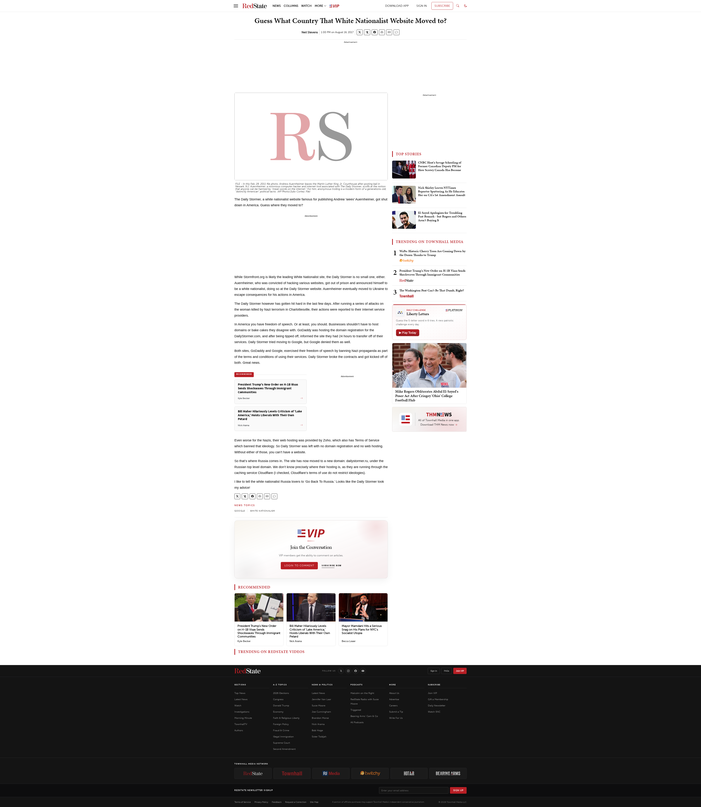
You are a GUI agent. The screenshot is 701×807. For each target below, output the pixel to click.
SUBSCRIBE (442, 5)
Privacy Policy (261, 802)
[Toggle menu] (236, 6)
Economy (278, 711)
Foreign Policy (281, 724)
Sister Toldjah (319, 736)
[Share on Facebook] (375, 32)
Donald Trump (281, 705)
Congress (278, 699)
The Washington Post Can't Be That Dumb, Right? (431, 290)
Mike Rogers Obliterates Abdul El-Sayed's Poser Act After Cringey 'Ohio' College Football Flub (426, 395)
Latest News (241, 699)
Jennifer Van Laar (321, 699)
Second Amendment (284, 749)
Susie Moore (318, 705)
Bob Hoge (317, 730)
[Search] (458, 6)
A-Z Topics (280, 685)
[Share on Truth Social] (367, 32)
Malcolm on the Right (362, 693)
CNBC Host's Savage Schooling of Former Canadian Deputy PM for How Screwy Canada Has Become (439, 166)
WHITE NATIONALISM (262, 511)
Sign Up (458, 790)
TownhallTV (240, 724)
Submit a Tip (396, 711)
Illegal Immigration (283, 736)
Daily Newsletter (436, 705)
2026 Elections (281, 693)
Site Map (314, 802)
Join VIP (460, 671)
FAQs (446, 671)
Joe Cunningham (321, 711)
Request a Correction (295, 802)
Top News (239, 693)
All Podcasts (357, 722)
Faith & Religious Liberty (286, 718)
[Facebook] (356, 671)
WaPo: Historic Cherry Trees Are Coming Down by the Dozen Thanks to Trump (432, 253)
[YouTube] (363, 671)
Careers (393, 705)
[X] (341, 671)
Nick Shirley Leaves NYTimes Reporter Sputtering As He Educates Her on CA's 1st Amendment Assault (441, 191)
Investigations (241, 711)
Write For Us (396, 718)
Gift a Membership (438, 699)
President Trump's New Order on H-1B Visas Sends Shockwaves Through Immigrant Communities (259, 631)
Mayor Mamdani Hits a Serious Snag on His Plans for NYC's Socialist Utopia (362, 629)
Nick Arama (296, 641)
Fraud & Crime (281, 730)
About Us (394, 693)
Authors (238, 730)
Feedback (276, 802)
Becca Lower (348, 641)
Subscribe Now (331, 566)
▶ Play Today (407, 332)
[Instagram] (348, 671)
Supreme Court (281, 742)
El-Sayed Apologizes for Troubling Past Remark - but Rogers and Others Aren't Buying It (442, 216)
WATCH (306, 5)
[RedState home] (247, 670)
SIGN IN (421, 5)
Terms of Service (242, 802)
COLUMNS (291, 5)
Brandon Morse (320, 718)
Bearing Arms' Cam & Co (364, 716)
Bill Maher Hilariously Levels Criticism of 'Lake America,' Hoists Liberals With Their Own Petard (310, 631)
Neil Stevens (310, 32)
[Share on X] (360, 32)
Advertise (394, 699)
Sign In (433, 671)
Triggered (355, 710)
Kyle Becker (244, 641)
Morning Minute (243, 718)
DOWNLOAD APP (397, 5)
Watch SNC (434, 711)
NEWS (277, 5)
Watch (237, 705)
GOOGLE (239, 511)
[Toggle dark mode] (465, 6)
